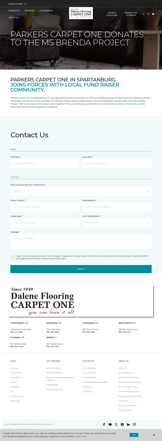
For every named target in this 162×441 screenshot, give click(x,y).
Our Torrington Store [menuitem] (128, 387)
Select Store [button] (16, 4)
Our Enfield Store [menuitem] (126, 373)
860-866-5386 (16, 346)
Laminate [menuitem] (14, 387)
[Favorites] (148, 14)
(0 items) (153, 14)
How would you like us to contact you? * (28, 185)
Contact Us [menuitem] (124, 401)
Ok (134, 435)
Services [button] (29, 10)
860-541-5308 (16, 332)
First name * (15, 157)
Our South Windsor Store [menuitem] (130, 396)
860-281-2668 (52, 332)
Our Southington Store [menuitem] (129, 391)
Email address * (89, 200)
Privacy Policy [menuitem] (125, 410)
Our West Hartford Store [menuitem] (130, 382)
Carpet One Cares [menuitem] (54, 389)
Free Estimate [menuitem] (16, 396)
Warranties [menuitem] (88, 387)
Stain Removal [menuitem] (89, 368)
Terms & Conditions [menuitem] (128, 405)
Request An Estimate (131, 14)
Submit (81, 269)
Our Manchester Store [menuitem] (129, 377)
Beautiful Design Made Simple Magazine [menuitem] (60, 378)
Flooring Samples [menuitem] (54, 373)
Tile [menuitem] (12, 391)
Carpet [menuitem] (13, 382)
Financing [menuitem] (14, 401)
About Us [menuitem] (123, 368)
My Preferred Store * (92, 216)
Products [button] (14, 10)
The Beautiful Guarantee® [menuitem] (94, 382)
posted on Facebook (125, 104)
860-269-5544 (125, 332)
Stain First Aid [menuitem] (89, 373)
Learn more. (81, 436)
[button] (143, 14)
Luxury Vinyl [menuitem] (16, 373)
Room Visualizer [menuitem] (53, 368)
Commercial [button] (46, 10)
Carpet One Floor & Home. (23, 424)
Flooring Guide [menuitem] (89, 377)
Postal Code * (16, 216)
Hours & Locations (111, 14)
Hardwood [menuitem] (15, 377)
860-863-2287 (89, 332)
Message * (14, 232)
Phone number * (17, 200)
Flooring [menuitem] (14, 368)
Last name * (88, 157)
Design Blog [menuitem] (52, 385)
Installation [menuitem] (88, 391)
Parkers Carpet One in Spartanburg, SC (30, 98)
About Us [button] (13, 17)
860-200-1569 (52, 346)
